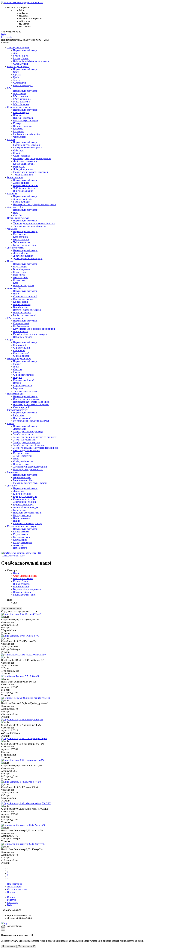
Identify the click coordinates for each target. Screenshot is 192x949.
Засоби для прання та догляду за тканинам (35, 437)
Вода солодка (20, 266)
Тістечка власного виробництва (29, 226)
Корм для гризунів (22, 542)
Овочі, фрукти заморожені (26, 399)
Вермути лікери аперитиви (27, 310)
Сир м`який (19, 350)
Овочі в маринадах (23, 85)
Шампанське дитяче (23, 285)
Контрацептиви (21, 453)
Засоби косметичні (22, 456)
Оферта (11, 897)
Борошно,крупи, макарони (26, 145)
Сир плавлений (21, 353)
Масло (16, 372)
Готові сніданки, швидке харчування (32, 158)
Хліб (15, 53)
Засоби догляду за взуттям (26, 442)
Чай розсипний (21, 239)
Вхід (3, 34)
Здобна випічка (21, 182)
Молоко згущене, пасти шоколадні (30, 172)
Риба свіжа (18, 415)
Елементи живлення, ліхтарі (27, 523)
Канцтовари (19, 510)
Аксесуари (18, 545)
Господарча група (22, 515)
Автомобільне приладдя (25, 507)
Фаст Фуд (18, 215)
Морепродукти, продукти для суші (31, 420)
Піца (15, 212)
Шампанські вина (22, 312)
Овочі (16, 72)
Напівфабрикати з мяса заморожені (31, 404)
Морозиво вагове (22, 477)
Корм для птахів (21, 537)
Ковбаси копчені (21, 326)
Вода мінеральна (21, 269)
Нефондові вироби (22, 337)
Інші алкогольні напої (24, 315)
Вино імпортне (21, 307)
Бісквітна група (21, 112)
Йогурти (17, 377)
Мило (16, 458)
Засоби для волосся (23, 434)
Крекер (17, 123)
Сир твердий (19, 345)
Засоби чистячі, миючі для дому (29, 445)
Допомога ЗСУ (33, 553)
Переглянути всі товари (25, 50)
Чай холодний (20, 277)
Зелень (16, 80)
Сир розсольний (21, 347)
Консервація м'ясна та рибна (27, 147)
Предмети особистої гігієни (27, 512)
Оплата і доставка (16, 553)
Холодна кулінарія (22, 199)
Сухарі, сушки (20, 63)
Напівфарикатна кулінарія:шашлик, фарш (34, 204)
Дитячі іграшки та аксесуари (27, 258)
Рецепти (11, 900)
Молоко (17, 364)
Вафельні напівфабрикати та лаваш (31, 61)
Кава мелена (19, 234)
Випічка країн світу (23, 191)
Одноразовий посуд (23, 504)
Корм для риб (20, 539)
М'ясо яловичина (22, 99)
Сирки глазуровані (22, 385)
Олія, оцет (18, 150)
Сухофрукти (19, 82)
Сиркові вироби (21, 356)
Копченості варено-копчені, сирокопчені (34, 329)
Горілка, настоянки (23, 299)
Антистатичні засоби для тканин (30, 466)
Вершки (17, 383)
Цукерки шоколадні (23, 118)
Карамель (18, 128)
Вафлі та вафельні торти (25, 120)
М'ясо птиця (19, 93)
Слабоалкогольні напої (25, 296)
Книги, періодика (22, 493)
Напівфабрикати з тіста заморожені (31, 402)
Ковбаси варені (21, 323)
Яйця (16, 366)
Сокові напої (19, 272)
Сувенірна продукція (24, 499)
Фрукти (17, 74)
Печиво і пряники (22, 126)
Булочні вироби (21, 55)
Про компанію (14, 884)
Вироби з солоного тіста (25, 185)
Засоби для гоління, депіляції (28, 431)
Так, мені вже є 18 (26, 946)
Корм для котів (20, 534)
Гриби (16, 77)
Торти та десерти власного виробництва (34, 223)
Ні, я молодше (8, 946)
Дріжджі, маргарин (23, 169)
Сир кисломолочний (23, 374)
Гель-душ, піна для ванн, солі (28, 469)
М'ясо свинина (20, 96)
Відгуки (11, 892)
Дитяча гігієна (20, 253)
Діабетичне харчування (25, 161)
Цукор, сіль (19, 166)
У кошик (5, 633)
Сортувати (6, 611)
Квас (15, 283)
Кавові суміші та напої (24, 245)
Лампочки (18, 491)
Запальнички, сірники (24, 502)
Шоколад (17, 115)
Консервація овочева (23, 164)
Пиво (16, 293)
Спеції (16, 153)
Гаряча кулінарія (21, 201)
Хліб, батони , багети (24, 188)
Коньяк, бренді (20, 301)
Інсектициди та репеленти (26, 450)
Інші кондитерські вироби (26, 134)
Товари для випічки (23, 174)
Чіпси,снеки (19, 137)
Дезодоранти (19, 429)
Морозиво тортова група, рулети (30, 483)
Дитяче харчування (23, 255)
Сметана (17, 369)
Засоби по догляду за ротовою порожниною (35, 447)
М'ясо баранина (21, 104)
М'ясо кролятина (21, 101)
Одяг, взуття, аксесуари (25, 496)
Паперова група (21, 464)
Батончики (18, 131)
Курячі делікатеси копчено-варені (30, 334)
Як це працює (14, 886)
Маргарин (18, 388)
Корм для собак (21, 531)
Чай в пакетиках (21, 242)
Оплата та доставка (17, 889)
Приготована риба (22, 418)
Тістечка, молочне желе (25, 391)
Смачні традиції (21, 407)
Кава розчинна (20, 237)
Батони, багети (20, 58)
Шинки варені (20, 331)
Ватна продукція (21, 518)
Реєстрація (6, 37)
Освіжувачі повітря (23, 461)
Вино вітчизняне (21, 304)
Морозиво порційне (23, 480)
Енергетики (19, 280)
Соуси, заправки (21, 155)
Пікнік (16, 520)
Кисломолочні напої (23, 380)
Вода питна (19, 274)
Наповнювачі (20, 548)
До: (15, 602)
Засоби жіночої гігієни (24, 439)
